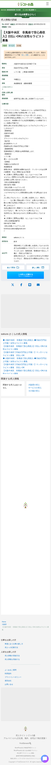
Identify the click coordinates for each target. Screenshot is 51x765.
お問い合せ (9, 684)
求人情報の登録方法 (12, 655)
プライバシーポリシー (13, 677)
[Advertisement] (25, 311)
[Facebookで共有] (21, 284)
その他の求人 (34, 390)
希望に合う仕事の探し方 (14, 643)
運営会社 (8, 680)
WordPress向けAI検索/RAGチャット (25, 748)
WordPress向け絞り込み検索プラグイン (25, 750)
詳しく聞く (25, 55)
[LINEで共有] (29, 284)
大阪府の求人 (34, 384)
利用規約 (8, 673)
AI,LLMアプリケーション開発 (25, 753)
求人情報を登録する (12, 659)
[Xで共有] (12, 284)
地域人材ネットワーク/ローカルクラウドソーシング (25, 758)
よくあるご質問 (10, 669)
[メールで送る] (38, 284)
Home (4, 621)
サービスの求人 (35, 387)
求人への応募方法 (11, 647)
